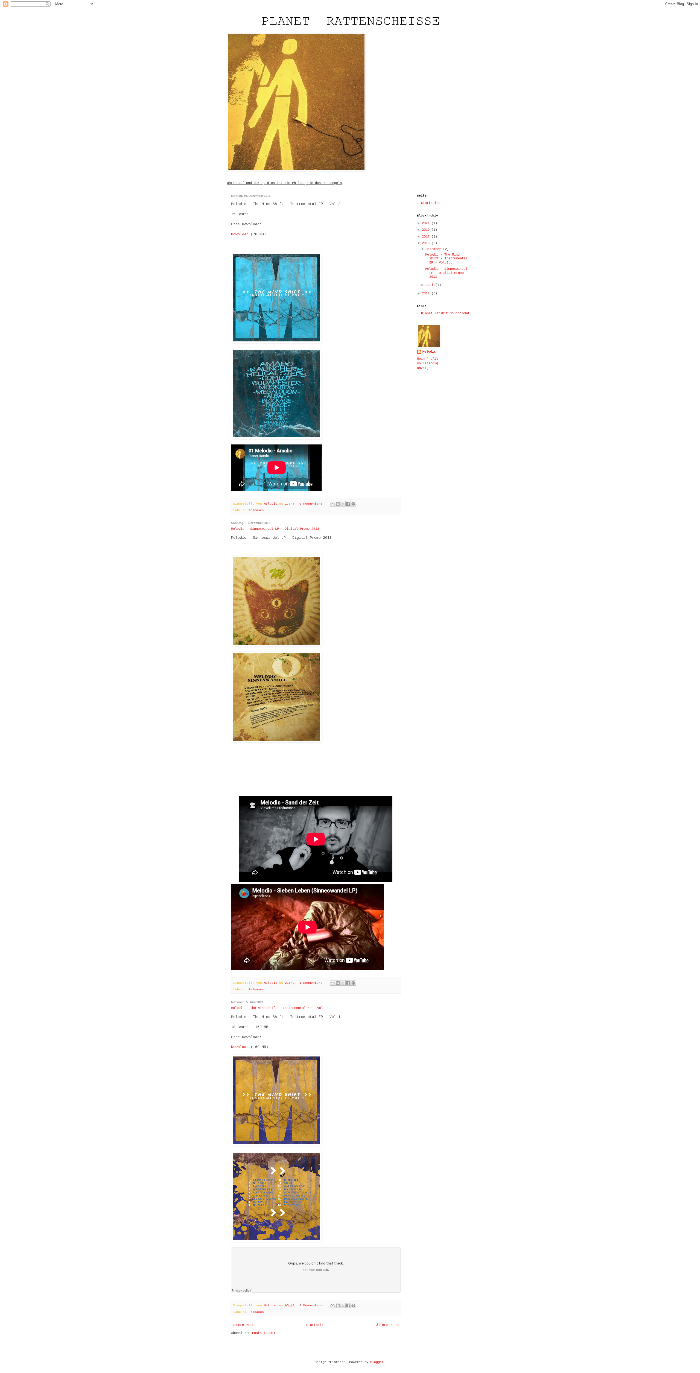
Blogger (377, 1362)
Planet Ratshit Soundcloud (445, 313)
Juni (430, 285)
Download (240, 234)
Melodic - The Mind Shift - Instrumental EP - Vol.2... (446, 259)
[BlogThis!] (337, 504)
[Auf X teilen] (343, 504)
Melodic (271, 503)
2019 (426, 230)
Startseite (315, 1325)
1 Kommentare (310, 983)
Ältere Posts (387, 1325)
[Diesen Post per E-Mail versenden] (332, 504)
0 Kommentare (310, 503)
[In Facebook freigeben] (348, 504)
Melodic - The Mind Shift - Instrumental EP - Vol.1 (279, 1008)
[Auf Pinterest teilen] (353, 504)
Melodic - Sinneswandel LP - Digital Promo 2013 (275, 529)
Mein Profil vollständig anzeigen (427, 363)
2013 (426, 243)
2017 (426, 237)
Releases (256, 510)
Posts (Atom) (263, 1333)
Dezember (434, 249)
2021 (426, 223)
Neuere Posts (243, 1325)
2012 (426, 293)
